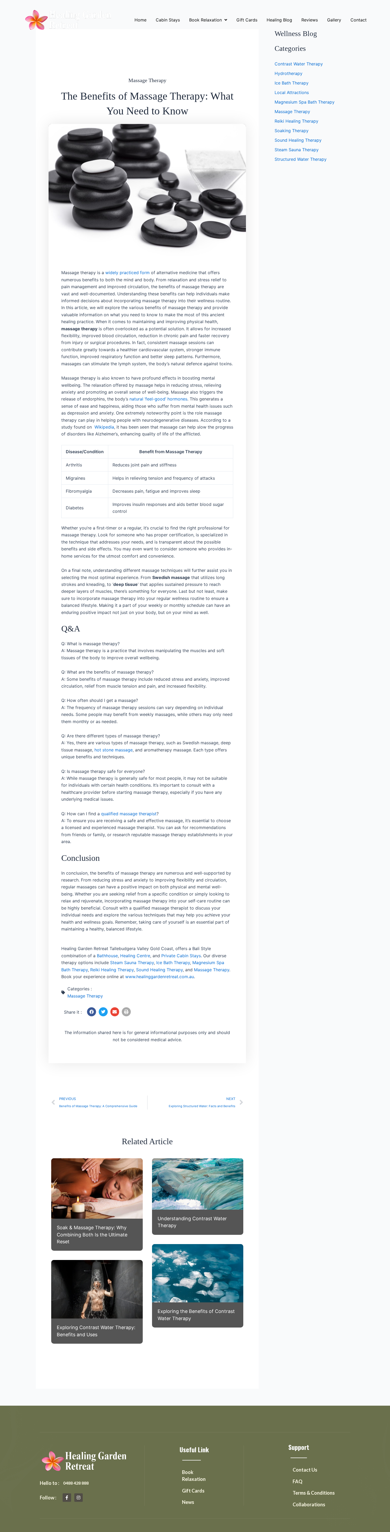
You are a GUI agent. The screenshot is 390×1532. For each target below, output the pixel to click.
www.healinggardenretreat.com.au (159, 976)
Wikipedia (104, 427)
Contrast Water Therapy (299, 63)
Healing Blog (279, 20)
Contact (358, 20)
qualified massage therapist (129, 813)
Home (140, 20)
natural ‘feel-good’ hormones (158, 399)
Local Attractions (292, 92)
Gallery (334, 20)
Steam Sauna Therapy (132, 962)
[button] (91, 1011)
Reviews (309, 20)
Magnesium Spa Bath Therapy (305, 102)
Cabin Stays (168, 20)
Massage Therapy (147, 80)
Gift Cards (246, 20)
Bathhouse (107, 955)
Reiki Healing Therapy (112, 969)
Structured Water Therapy (301, 159)
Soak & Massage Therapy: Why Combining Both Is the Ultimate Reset (92, 1234)
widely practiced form (127, 272)
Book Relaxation (205, 20)
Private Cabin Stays (181, 955)
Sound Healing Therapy (159, 969)
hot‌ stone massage (113, 749)
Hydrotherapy (288, 73)
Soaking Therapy (292, 130)
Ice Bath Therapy (173, 962)
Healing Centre (135, 955)
